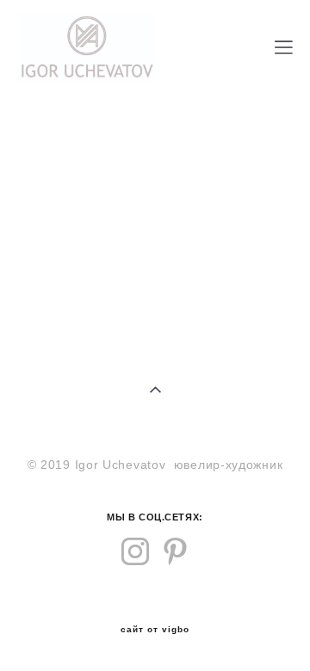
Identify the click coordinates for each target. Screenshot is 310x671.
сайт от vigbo (155, 629)
